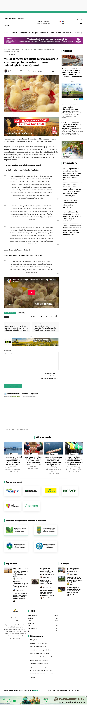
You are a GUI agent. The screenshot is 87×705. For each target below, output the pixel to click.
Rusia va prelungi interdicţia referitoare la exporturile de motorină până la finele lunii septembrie (74, 460)
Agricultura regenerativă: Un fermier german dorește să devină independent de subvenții (20, 585)
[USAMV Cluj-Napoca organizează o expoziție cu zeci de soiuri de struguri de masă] (61, 589)
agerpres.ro (14, 317)
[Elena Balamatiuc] (6, 71)
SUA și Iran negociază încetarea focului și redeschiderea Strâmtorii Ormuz (33, 459)
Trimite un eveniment (29, 396)
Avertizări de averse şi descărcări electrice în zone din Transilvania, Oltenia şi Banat (45, 328)
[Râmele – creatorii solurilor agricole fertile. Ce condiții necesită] (35, 581)
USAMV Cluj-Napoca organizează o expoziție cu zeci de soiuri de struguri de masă (74, 590)
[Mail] (77, 20)
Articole (64, 68)
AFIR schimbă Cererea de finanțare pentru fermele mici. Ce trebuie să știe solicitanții (72, 216)
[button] (78, 33)
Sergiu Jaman (73, 574)
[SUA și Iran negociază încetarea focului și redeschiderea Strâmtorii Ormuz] (33, 448)
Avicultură (21, 312)
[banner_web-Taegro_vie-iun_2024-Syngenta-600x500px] (72, 92)
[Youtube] (81, 24)
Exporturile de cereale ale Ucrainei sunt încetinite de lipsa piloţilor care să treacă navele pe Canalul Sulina (53, 461)
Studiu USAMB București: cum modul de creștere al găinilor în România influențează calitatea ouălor (72, 73)
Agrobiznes (73, 584)
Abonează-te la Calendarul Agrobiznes (17, 429)
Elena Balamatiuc (11, 71)
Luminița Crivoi (20, 578)
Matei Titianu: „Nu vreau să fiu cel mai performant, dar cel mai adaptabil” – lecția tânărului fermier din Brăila (20, 572)
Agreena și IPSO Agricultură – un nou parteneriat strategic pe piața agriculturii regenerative (17, 328)
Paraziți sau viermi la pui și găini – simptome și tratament (71, 126)
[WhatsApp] (77, 24)
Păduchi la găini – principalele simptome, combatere (70, 109)
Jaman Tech (36, 690)
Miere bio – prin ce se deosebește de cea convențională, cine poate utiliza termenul (47, 593)
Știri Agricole (15, 49)
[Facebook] (70, 20)
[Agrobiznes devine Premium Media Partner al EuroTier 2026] (61, 570)
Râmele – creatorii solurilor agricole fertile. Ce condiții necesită (46, 583)
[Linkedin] (73, 20)
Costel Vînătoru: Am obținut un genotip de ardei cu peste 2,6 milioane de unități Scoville (72, 230)
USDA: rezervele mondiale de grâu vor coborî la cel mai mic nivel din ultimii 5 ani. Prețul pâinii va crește (47, 571)
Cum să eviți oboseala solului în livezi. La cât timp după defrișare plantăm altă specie (20, 596)
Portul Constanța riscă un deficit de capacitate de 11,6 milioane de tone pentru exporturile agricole (13, 461)
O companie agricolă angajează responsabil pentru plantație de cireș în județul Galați (74, 580)
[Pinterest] (46, 316)
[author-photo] (14, 578)
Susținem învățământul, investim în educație (26, 520)
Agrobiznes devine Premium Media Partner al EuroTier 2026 (74, 570)
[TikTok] (81, 20)
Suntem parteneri (14, 482)
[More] (53, 71)
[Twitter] (23, 617)
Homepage (7, 49)
